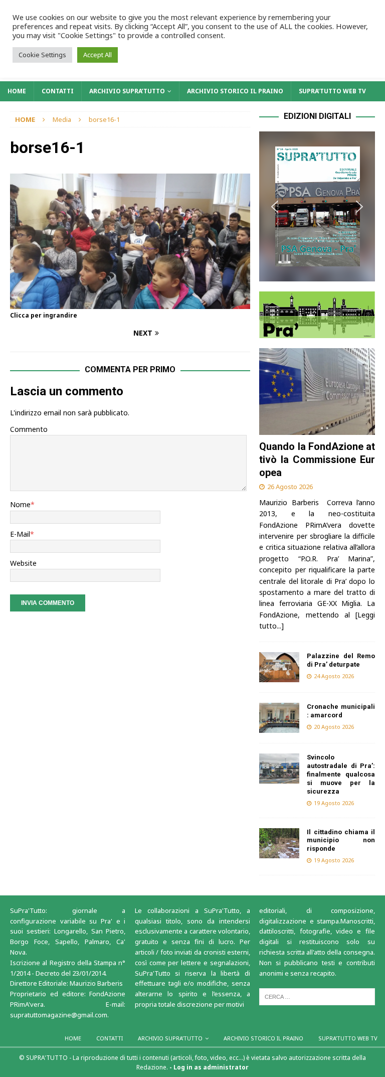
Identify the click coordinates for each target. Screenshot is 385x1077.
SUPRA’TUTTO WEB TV (332, 91)
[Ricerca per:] (316, 996)
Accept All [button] (97, 54)
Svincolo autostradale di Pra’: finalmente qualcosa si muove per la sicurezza (340, 774)
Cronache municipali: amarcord (340, 711)
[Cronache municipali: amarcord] (279, 718)
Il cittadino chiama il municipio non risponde (340, 840)
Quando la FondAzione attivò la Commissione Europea (316, 459)
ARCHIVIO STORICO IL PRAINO (235, 91)
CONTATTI (58, 91)
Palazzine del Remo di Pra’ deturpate (340, 660)
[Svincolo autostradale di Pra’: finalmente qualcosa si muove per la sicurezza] (279, 768)
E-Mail (20, 534)
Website (23, 563)
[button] (316, 206)
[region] (316, 206)
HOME (17, 91)
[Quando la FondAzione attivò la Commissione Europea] (316, 391)
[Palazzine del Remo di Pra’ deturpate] (279, 667)
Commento (29, 429)
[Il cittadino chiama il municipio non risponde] (279, 843)
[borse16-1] (130, 302)
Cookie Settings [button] (42, 54)
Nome (20, 504)
